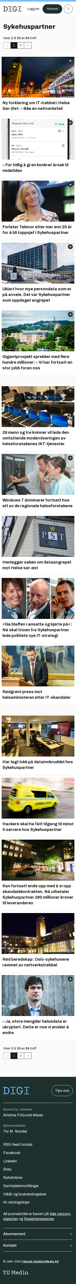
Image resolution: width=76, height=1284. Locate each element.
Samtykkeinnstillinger (21, 1186)
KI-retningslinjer (16, 1202)
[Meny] (68, 8)
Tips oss (62, 1091)
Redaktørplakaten (39, 1219)
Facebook (11, 1153)
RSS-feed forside (17, 1145)
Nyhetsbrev (12, 1178)
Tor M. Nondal (15, 1131)
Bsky (7, 1169)
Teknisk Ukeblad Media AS (40, 1261)
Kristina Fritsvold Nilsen (23, 1115)
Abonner (52, 8)
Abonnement (14, 1234)
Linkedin (10, 1161)
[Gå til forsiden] (12, 9)
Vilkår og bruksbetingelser (24, 1194)
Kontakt (10, 1245)
